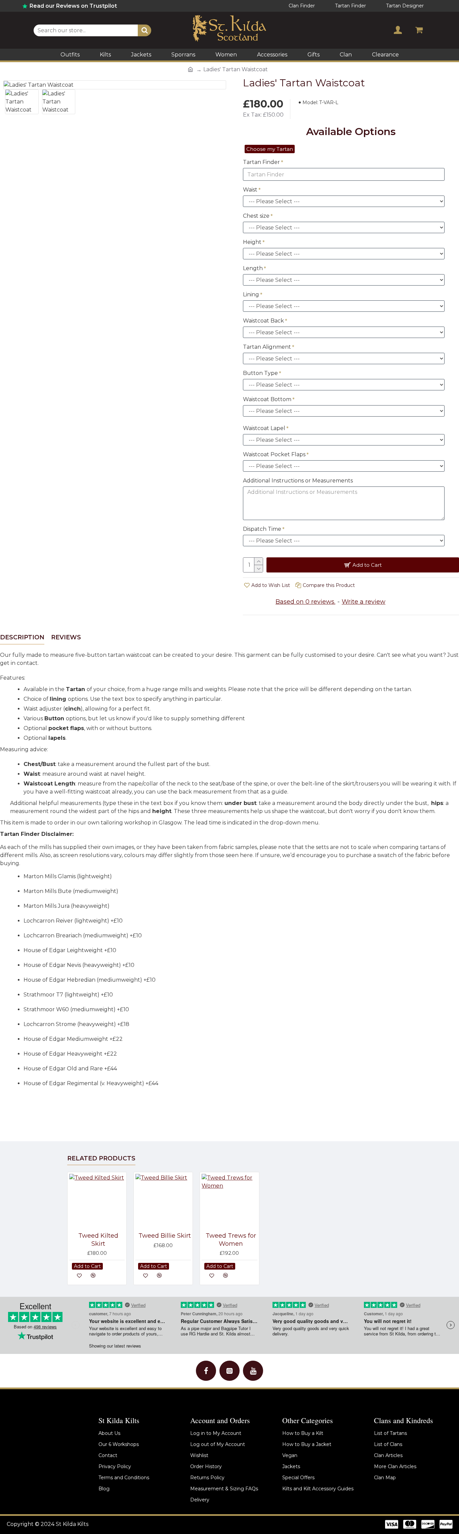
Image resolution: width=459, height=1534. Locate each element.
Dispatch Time (262, 529)
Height (252, 242)
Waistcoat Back (263, 320)
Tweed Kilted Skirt (98, 1239)
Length (253, 268)
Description (22, 637)
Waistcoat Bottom (267, 399)
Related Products (101, 1158)
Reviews (66, 637)
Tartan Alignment (267, 347)
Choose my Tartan (269, 149)
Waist (250, 189)
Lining (251, 294)
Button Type (260, 373)
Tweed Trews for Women (231, 1239)
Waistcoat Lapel (264, 428)
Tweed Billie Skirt (164, 1235)
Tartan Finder (261, 162)
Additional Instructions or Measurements (298, 480)
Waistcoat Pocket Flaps (274, 454)
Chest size (256, 216)
